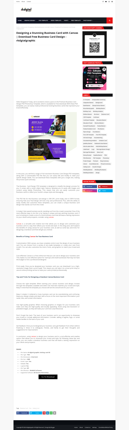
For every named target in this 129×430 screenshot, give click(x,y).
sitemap (94, 427)
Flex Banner (101, 129)
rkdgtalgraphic (30, 427)
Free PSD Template (101, 135)
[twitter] (105, 190)
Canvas (18, 224)
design (97, 172)
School (85, 164)
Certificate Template (88, 120)
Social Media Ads (93, 164)
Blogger (53, 427)
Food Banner (96, 132)
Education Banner (101, 120)
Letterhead (86, 149)
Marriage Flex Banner (89, 152)
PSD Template (97, 158)
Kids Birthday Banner (101, 146)
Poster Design (87, 161)
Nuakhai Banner (98, 155)
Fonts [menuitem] (66, 20)
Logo (93, 149)
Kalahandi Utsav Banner (101, 143)
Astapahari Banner (88, 102)
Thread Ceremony (105, 164)
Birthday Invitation (98, 111)
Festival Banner (101, 126)
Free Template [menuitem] (76, 20)
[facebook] (103, 1)
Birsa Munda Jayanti (88, 108)
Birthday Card (87, 111)
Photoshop (106, 158)
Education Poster (87, 123)
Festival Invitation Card (89, 129)
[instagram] (109, 1)
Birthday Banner (100, 108)
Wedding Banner (87, 170)
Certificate (96, 117)
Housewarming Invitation (90, 140)
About (23, 1)
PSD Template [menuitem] (43, 20)
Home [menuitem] (20, 20)
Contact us (87, 427)
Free (30, 408)
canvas (51, 217)
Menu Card (100, 152)
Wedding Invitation (88, 172)
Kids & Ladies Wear (88, 146)
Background (99, 102)
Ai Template (86, 99)
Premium (95, 161)
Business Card (24, 408)
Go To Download (47, 377)
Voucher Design (96, 167)
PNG (105, 155)
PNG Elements (87, 158)
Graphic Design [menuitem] (29, 20)
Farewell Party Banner (89, 126)
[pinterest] (112, 1)
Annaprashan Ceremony (98, 99)
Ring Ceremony (104, 161)
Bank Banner (86, 105)
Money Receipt (87, 155)
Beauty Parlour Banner (99, 105)
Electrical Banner (99, 123)
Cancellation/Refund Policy (105, 427)
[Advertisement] (48, 60)
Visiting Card (24, 27)
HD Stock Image (87, 137)
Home (18, 1)
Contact (29, 1)
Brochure (96, 114)
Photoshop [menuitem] (87, 20)
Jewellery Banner (87, 143)
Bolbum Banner (87, 114)
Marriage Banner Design (103, 149)
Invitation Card (103, 140)
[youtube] (106, 1)
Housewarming (98, 137)
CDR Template (87, 117)
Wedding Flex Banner (100, 170)
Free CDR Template (88, 135)
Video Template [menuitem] (56, 20)
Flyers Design (86, 132)
